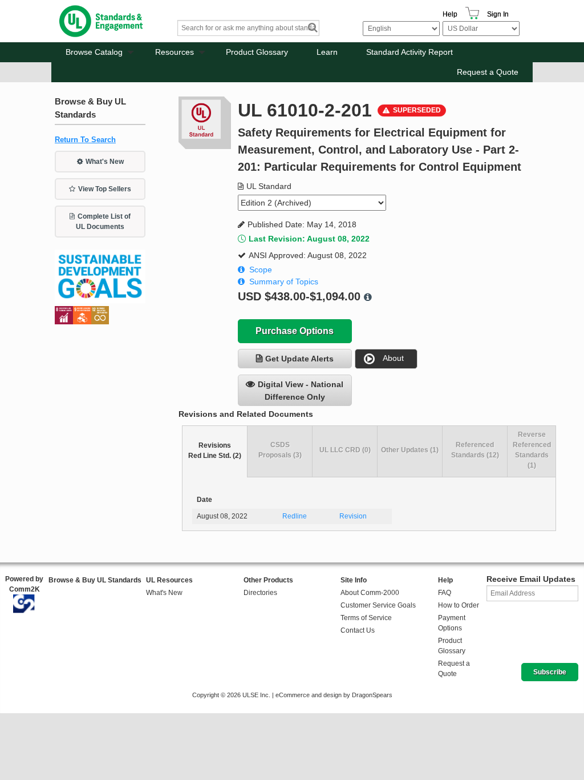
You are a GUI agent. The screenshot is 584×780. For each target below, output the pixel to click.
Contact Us (357, 630)
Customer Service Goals (378, 605)
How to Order (458, 605)
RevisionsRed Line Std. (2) (214, 450)
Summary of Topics (283, 281)
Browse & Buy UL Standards (94, 580)
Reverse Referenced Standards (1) (532, 450)
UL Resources (169, 580)
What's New (105, 162)
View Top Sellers (104, 189)
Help (450, 14)
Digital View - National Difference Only (300, 390)
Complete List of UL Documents (103, 221)
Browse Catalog (94, 52)
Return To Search (85, 139)
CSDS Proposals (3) (280, 450)
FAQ (444, 593)
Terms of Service (366, 618)
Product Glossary (257, 52)
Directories (260, 593)
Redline (294, 516)
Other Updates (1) (410, 450)
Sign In (498, 14)
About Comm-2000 (369, 593)
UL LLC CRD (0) (345, 450)
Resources (174, 52)
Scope (260, 269)
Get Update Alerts (299, 358)
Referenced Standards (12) (475, 450)
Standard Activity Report (409, 52)
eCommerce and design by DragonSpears (333, 694)
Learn (327, 52)
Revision (353, 516)
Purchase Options (295, 331)
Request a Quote (487, 72)
